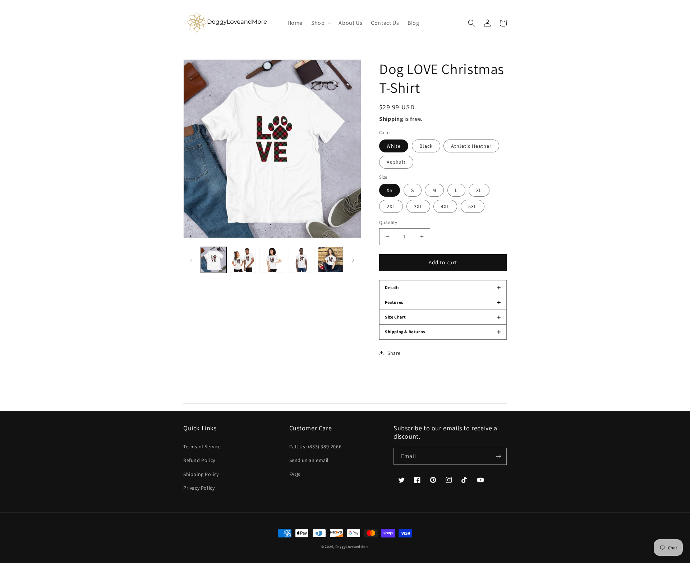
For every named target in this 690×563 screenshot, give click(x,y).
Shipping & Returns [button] (443, 332)
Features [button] (443, 302)
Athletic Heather (471, 146)
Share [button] (394, 353)
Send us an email (309, 460)
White (394, 146)
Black (426, 146)
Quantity (388, 222)
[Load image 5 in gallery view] (331, 260)
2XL (391, 206)
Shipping (391, 119)
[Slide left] (191, 260)
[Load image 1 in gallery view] (213, 260)
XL (479, 190)
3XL (418, 206)
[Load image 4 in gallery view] (301, 260)
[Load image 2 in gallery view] (243, 260)
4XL (445, 206)
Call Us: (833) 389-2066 (315, 446)
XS (389, 190)
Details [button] (443, 287)
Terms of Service (202, 446)
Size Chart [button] (443, 317)
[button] (320, 23)
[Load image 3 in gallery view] (272, 260)
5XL (472, 206)
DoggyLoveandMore (352, 546)
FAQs (294, 474)
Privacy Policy (199, 488)
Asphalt (396, 162)
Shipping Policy (201, 474)
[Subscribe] (498, 456)
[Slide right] (353, 260)
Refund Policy (199, 460)
